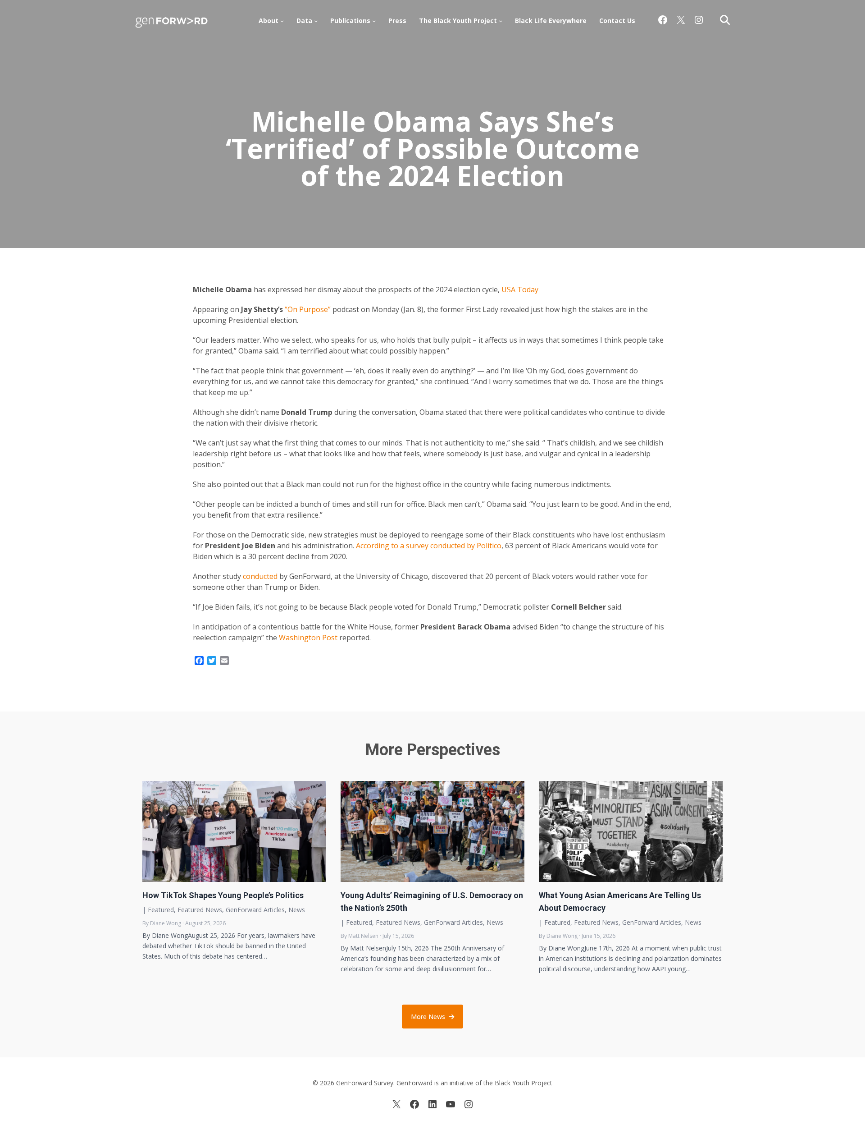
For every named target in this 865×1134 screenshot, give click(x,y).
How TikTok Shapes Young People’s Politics (223, 895)
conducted (260, 576)
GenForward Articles (255, 909)
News (296, 909)
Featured (161, 909)
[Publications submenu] (374, 21)
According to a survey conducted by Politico (428, 546)
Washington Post (309, 638)
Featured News (200, 909)
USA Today (519, 289)
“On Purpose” (308, 309)
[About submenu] (282, 21)
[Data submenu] (316, 21)
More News (428, 1016)
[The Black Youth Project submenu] (500, 21)
